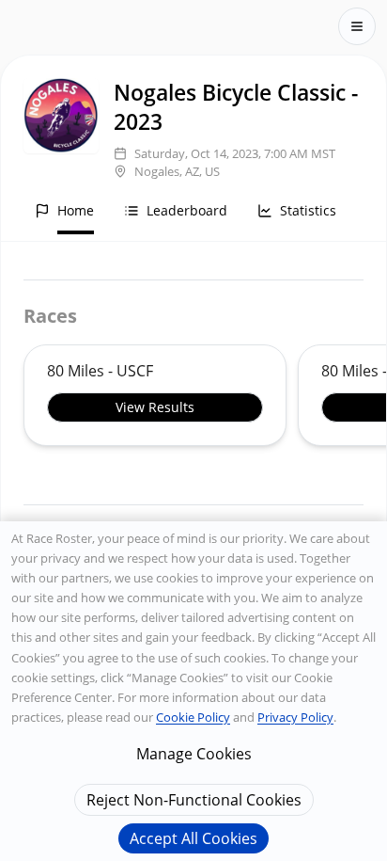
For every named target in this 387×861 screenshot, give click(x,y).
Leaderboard (187, 210)
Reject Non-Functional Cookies (194, 799)
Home (75, 210)
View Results (155, 407)
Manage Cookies (194, 753)
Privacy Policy (295, 717)
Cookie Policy (193, 717)
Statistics (308, 210)
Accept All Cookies (193, 838)
